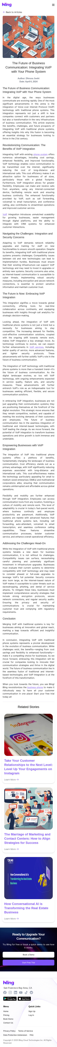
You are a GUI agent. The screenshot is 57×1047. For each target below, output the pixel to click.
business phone (35, 687)
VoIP (5, 214)
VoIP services (37, 347)
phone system (40, 154)
